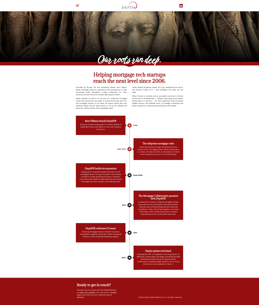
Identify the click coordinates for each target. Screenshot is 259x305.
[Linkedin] (181, 6)
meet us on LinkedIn (87, 292)
